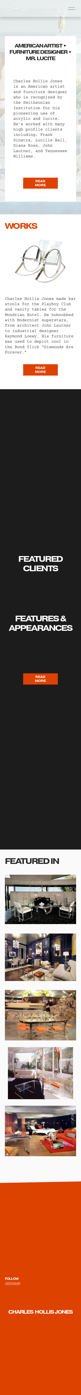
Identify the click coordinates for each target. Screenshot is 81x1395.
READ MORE (40, 183)
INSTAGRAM (12, 1283)
